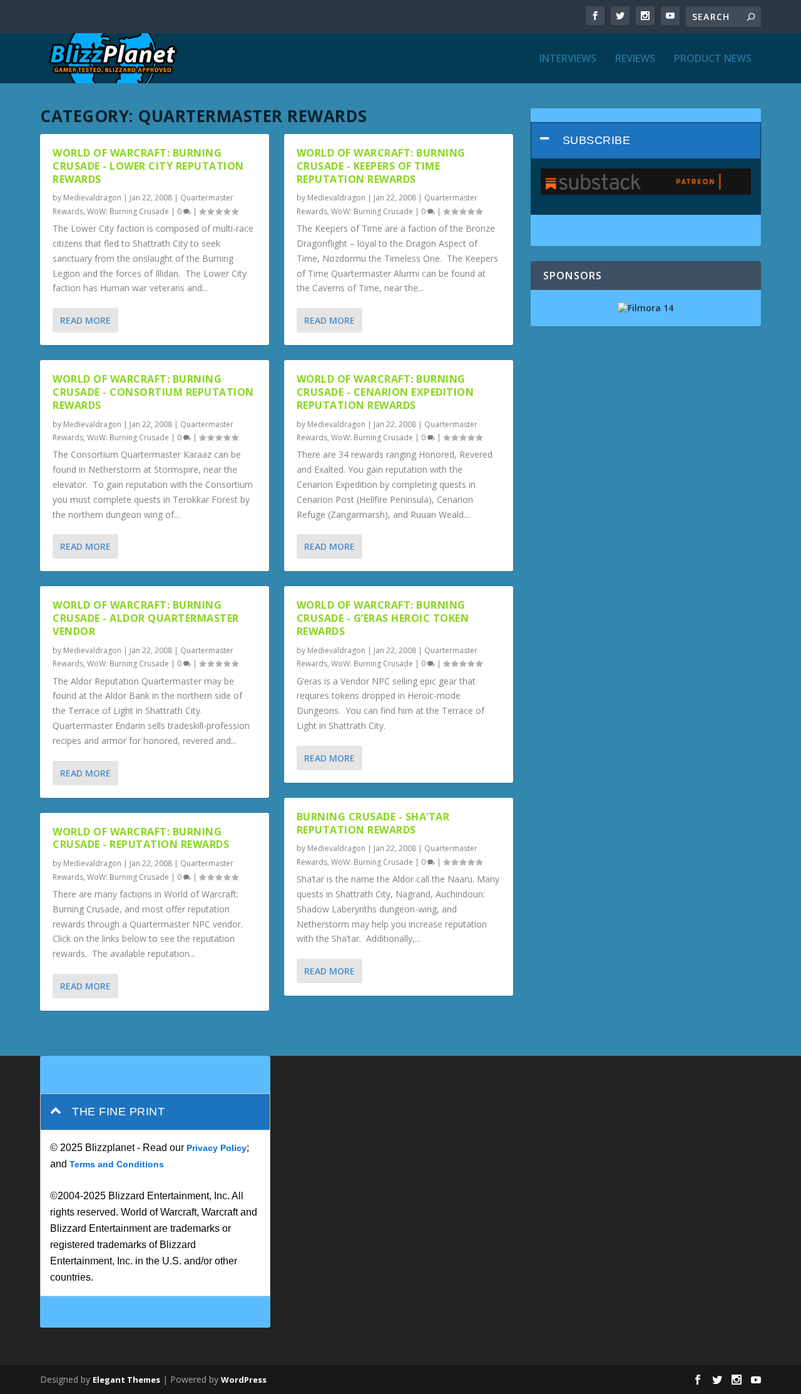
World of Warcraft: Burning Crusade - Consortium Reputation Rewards (153, 392)
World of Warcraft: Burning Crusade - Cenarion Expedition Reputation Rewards (385, 392)
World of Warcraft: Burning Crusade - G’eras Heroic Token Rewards (383, 618)
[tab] (645, 140)
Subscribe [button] (597, 140)
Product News (713, 59)
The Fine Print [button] (118, 1111)
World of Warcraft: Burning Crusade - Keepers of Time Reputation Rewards (381, 166)
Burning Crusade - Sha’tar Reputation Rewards (373, 823)
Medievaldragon (92, 197)
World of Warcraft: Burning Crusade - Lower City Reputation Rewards (148, 166)
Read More (85, 320)
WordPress (244, 1379)
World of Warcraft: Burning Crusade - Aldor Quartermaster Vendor (146, 618)
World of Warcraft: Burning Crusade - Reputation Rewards (141, 838)
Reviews (635, 59)
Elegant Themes (126, 1379)
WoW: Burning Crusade (128, 211)
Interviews (567, 59)
